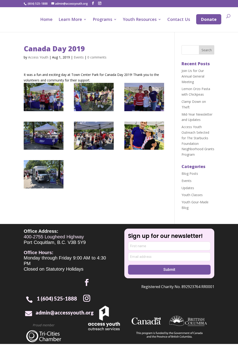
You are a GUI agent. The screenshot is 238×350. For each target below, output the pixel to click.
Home (46, 20)
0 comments (96, 57)
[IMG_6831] (94, 136)
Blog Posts (190, 173)
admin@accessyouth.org (65, 312)
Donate (209, 19)
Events (79, 57)
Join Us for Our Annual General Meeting (193, 76)
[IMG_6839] (43, 97)
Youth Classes (192, 195)
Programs (102, 20)
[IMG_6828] (43, 136)
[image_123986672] (144, 136)
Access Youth (38, 57)
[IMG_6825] (94, 97)
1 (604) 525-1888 (57, 298)
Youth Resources (140, 20)
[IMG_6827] (43, 174)
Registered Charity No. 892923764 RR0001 (177, 286)
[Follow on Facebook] (87, 282)
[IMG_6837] (144, 97)
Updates (188, 188)
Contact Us (178, 20)
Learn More (70, 20)
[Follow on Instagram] (87, 298)
